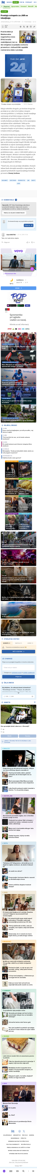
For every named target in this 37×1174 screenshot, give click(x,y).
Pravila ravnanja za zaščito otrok (18, 1147)
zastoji (18, 643)
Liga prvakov (15, 6)
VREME (17, 288)
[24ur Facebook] (19, 1131)
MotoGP (30, 6)
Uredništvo (17, 1135)
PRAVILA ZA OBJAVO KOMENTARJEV (14, 213)
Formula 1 (24, 6)
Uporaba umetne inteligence (18, 1153)
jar (28, 180)
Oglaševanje (7, 1135)
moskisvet (7, 941)
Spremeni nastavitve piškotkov (18, 1141)
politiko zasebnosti (28, 672)
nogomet (5, 180)
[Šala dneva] (32, 696)
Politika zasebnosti (12, 1144)
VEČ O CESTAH (17, 651)
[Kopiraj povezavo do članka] (34, 26)
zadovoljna (7, 796)
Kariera (31, 1135)
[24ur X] (24, 1131)
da (3, 729)
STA (6, 27)
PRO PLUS (25, 1135)
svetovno (13, 180)
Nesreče (6, 643)
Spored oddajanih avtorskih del (18, 1150)
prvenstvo (21, 180)
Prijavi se (27, 225)
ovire (30, 643)
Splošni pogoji (26, 1144)
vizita (5, 843)
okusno (6, 1036)
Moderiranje (15, 1138)
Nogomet (7, 6)
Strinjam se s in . (19, 672)
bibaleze (6, 748)
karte (33, 180)
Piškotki (23, 1138)
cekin (5, 892)
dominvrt (7, 990)
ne (3, 732)
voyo (5, 1083)
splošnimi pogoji (16, 672)
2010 (18, 183)
